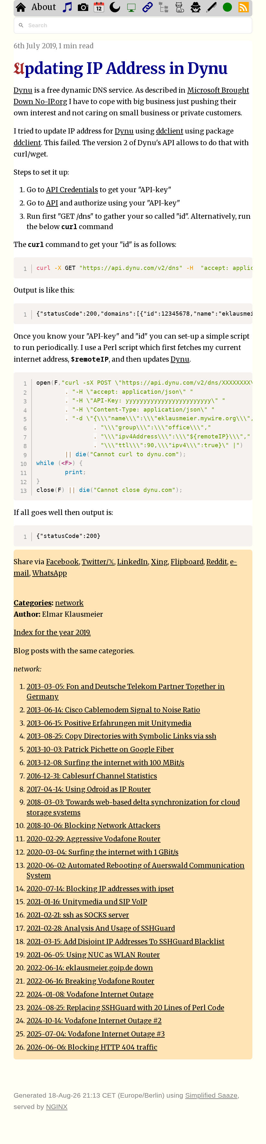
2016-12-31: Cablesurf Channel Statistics (92, 776)
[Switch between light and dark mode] (116, 8)
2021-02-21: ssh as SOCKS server (78, 915)
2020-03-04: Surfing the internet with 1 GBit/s (102, 852)
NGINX (56, 1106)
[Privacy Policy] (196, 8)
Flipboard (187, 562)
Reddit (216, 562)
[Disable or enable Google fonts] (212, 8)
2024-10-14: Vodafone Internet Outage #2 (94, 1021)
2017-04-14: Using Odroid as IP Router (89, 789)
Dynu (23, 90)
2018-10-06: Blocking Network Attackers (93, 826)
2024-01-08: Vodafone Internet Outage (90, 994)
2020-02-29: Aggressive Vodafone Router (94, 839)
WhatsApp (49, 573)
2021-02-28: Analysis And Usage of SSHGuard (101, 928)
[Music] (68, 8)
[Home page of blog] (22, 8)
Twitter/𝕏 (98, 562)
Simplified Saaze (211, 1095)
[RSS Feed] (244, 8)
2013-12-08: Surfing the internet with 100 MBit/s (105, 763)
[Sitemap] (164, 8)
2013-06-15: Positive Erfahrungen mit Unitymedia (109, 723)
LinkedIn (132, 562)
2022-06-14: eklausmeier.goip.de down (90, 968)
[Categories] (180, 8)
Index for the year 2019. (52, 632)
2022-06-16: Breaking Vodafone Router (90, 981)
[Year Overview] (100, 8)
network (69, 603)
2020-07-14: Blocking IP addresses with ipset (100, 889)
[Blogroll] (148, 8)
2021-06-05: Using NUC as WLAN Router (93, 955)
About (43, 7)
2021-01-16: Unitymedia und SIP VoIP (87, 902)
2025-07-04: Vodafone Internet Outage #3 (96, 1034)
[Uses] (132, 8)
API (52, 203)
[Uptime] (228, 8)
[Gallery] (84, 8)
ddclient (169, 131)
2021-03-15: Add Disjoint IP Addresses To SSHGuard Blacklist (125, 942)
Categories (33, 603)
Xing (159, 562)
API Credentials (72, 190)
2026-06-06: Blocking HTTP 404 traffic (92, 1047)
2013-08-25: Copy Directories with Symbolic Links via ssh (121, 736)
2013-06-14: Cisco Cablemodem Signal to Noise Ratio (113, 710)
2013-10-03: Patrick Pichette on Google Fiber (100, 749)
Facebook (62, 562)
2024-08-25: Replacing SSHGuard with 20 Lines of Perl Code (125, 1008)
